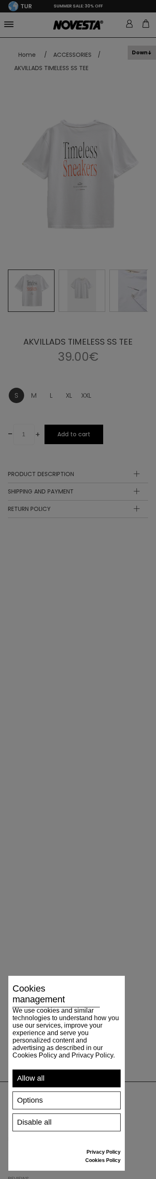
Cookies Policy (103, 1160)
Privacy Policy (104, 1152)
